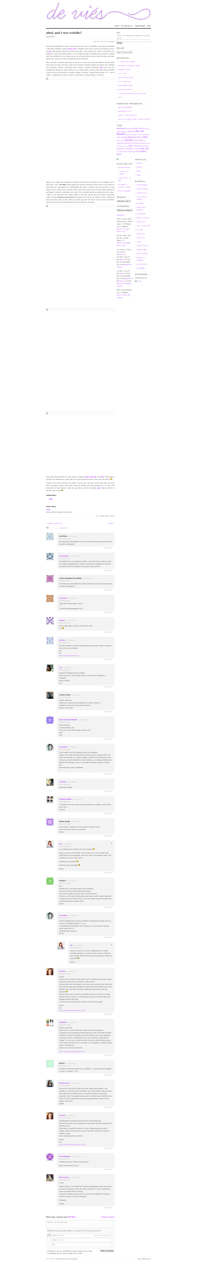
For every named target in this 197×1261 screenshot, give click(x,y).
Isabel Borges (140, 26)
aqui (101, 67)
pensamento (145, 146)
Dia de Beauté (141, 214)
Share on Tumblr (52, 502)
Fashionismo (141, 222)
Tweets (121, 215)
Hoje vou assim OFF (143, 226)
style (134, 152)
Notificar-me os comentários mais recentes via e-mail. (70, 1251)
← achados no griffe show (54, 523)
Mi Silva (62, 640)
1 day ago (119, 267)
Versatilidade (141, 268)
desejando (131, 131)
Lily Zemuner (141, 238)
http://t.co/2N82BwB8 (124, 283)
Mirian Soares (64, 1083)
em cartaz (146, 134)
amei (119, 128)
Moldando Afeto (142, 250)
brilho (131, 129)
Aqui (98, 488)
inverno (119, 140)
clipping (147, 129)
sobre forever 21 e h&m (124, 179)
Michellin (62, 1022)
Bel (60, 844)
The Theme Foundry (62, 1258)
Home (117, 26)
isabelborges (122, 254)
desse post (72, 49)
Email (82, 1235)
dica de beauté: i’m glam (125, 85)
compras (119, 131)
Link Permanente (73, 536)
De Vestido (140, 203)
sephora (124, 152)
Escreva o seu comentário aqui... (57, 1222)
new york (148, 143)
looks (129, 140)
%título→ (111, 523)
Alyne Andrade (90, 477)
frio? (120, 97)
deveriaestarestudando (68, 720)
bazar (123, 128)
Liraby (139, 242)
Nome (59, 1240)
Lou (60, 668)
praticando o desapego (125, 148)
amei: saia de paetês (124, 191)
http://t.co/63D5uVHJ (123, 295)
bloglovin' (140, 163)
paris (140, 146)
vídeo (137, 151)
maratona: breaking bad (125, 78)
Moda (102, 516)
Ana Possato (64, 556)
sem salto (119, 152)
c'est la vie (104, 41)
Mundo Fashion (109, 516)
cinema (143, 128)
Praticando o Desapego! (141, 259)
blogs (127, 129)
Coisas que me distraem (141, 198)
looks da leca (138, 140)
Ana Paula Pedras (142, 185)
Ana (49, 51)
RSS (118, 33)
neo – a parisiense (124, 81)
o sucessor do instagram (126, 62)
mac (144, 140)
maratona (127, 143)
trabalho (111, 41)
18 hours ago (121, 231)
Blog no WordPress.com (144, 1258)
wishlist (142, 151)
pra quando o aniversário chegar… (129, 66)
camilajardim (121, 259)
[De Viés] (98, 12)
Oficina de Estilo (142, 254)
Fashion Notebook (143, 218)
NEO (102, 477)
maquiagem (120, 143)
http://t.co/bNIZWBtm (124, 243)
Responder (108, 548)
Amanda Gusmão (65, 799)
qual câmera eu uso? (125, 111)
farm (124, 137)
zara (119, 154)
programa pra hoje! (124, 89)
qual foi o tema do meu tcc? (127, 115)
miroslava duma (136, 143)
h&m (146, 137)
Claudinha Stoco (142, 193)
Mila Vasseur (64, 1177)
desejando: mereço (124, 70)
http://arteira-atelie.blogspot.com (71, 1051)
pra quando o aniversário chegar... (124, 185)
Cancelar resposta (107, 1217)
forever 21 (138, 137)
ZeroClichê (63, 747)
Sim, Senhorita (142, 264)
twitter (139, 175)
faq (98, 41)
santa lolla (144, 148)
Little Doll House (142, 246)
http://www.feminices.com (69, 656)
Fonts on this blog (73, 1258)
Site (54, 1244)
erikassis (62, 782)
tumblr (139, 171)
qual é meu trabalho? (125, 107)
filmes (129, 137)
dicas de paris (129, 135)
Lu (112, 49)
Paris (149, 26)
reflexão (136, 149)
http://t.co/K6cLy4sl (123, 229)
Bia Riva (62, 971)
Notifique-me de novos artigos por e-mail (65, 1253)
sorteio (129, 151)
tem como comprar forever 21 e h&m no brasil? (134, 119)
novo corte (122, 74)
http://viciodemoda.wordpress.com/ (72, 1010)
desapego (125, 132)
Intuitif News (141, 234)
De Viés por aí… (127, 26)
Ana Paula (63, 598)
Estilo (119, 137)
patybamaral (127, 264)
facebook (139, 167)
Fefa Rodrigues (64, 1156)
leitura (123, 140)
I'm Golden (140, 230)
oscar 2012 (125, 146)
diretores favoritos (138, 134)
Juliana (62, 620)
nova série (120, 146)
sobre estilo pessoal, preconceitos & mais (132, 93)
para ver (133, 146)
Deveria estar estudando (141, 208)
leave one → (64, 528)
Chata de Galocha (142, 189)
